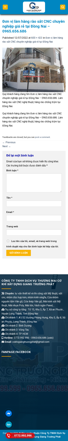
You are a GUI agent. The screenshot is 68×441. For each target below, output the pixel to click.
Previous (8, 142)
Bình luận (12, 170)
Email (10, 212)
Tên (9, 198)
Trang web (12, 226)
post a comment (42, 137)
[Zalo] (8, 424)
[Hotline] (8, 435)
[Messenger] (8, 413)
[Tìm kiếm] (62, 7)
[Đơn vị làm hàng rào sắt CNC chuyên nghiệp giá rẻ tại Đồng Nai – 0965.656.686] (34, 69)
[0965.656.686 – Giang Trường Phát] (34, 7)
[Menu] (5, 7)
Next (6, 146)
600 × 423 (36, 37)
